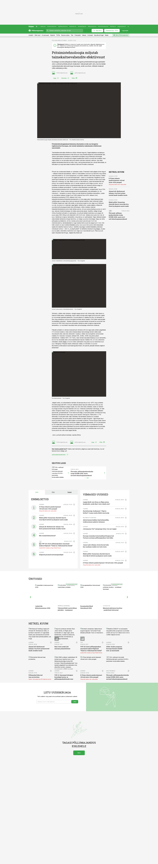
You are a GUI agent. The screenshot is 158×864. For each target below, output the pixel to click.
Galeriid (52, 35)
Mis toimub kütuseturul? (47, 536)
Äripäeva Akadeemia (64, 605)
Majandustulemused (89, 517)
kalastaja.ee (113, 26)
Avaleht (31, 35)
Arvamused (45, 35)
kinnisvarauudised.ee (103, 26)
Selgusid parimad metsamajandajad (51, 554)
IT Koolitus (106, 605)
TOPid (58, 35)
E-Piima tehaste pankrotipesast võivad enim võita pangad (116, 180)
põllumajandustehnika (58, 454)
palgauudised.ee (122, 26)
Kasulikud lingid (99, 35)
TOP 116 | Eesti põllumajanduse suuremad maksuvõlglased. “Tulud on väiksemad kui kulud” (91, 648)
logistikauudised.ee (63, 26)
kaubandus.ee (72, 26)
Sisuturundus (65, 35)
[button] (53, 701)
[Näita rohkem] (128, 26)
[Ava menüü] (36, 26)
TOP (40, 541)
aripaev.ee (43, 26)
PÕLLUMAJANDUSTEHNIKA (59, 40)
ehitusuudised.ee (92, 26)
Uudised (41, 504)
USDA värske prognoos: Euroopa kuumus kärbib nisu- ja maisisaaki (114, 648)
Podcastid (78, 35)
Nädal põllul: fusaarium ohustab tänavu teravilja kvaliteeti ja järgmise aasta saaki (119, 204)
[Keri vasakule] (68, 473)
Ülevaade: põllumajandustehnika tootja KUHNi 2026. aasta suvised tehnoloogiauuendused (82, 473)
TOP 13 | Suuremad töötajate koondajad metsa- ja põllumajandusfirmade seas (63, 677)
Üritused (90, 35)
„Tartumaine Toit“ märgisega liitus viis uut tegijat (100, 529)
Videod (84, 35)
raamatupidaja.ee (82, 26)
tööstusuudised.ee (51, 26)
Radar (107, 35)
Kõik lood (37, 35)
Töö (72, 35)
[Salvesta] (74, 505)
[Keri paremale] (104, 473)
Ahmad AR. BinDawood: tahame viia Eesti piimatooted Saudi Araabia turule (118, 193)
